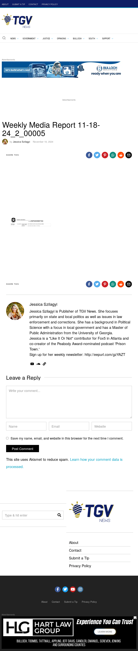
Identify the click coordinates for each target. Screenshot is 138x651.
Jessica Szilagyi (21, 141)
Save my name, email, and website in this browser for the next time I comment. (67, 438)
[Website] (44, 364)
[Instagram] (80, 589)
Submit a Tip (79, 557)
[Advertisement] (69, 110)
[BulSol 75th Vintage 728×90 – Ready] (67, 69)
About (73, 542)
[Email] (128, 155)
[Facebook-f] (58, 589)
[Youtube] (73, 589)
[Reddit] (121, 155)
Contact (75, 550)
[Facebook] (89, 155)
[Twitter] (97, 155)
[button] (4, 38)
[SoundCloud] (38, 364)
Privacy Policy (80, 565)
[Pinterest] (105, 155)
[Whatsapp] (113, 155)
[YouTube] (32, 364)
